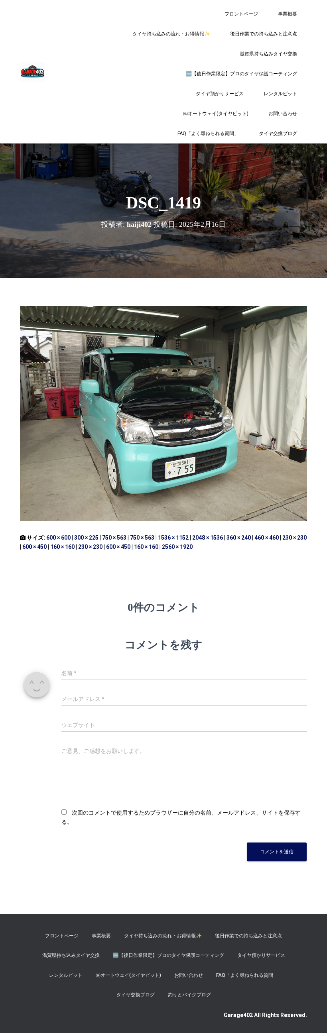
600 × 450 (34, 547)
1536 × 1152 (173, 537)
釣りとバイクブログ (275, 153)
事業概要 (287, 14)
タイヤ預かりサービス (220, 93)
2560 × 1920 (177, 547)
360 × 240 (239, 537)
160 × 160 (62, 547)
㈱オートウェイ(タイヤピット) (215, 113)
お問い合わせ (282, 113)
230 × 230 (294, 537)
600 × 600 (58, 537)
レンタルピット (280, 93)
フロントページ (241, 14)
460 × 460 (266, 537)
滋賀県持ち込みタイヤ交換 (268, 54)
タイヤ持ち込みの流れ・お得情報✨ (171, 34)
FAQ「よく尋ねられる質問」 (208, 133)
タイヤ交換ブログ (278, 133)
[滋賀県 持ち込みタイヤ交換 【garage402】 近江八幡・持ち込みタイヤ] (32, 72)
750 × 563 (114, 537)
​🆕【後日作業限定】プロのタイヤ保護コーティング (241, 74)
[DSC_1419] (163, 413)
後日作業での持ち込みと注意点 (263, 34)
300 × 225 (86, 537)
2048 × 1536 (207, 537)
